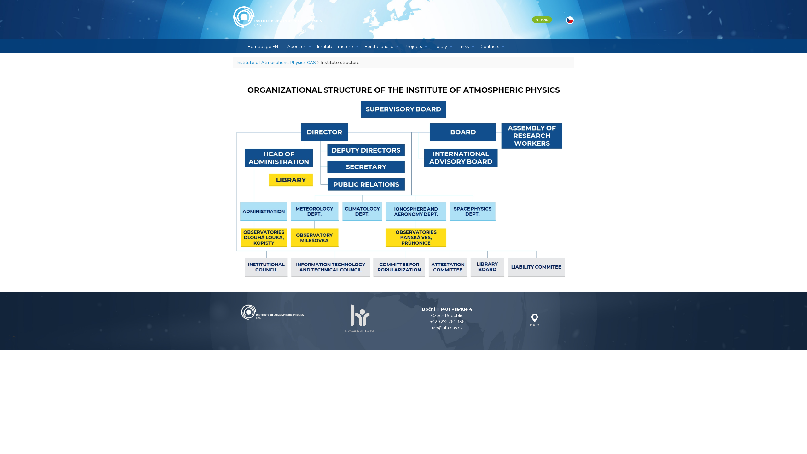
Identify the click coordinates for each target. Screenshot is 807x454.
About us (296, 46)
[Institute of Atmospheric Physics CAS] (277, 17)
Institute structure (335, 46)
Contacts (489, 46)
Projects (413, 46)
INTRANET (542, 19)
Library (440, 46)
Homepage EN (262, 46)
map (534, 324)
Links (464, 46)
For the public (379, 46)
